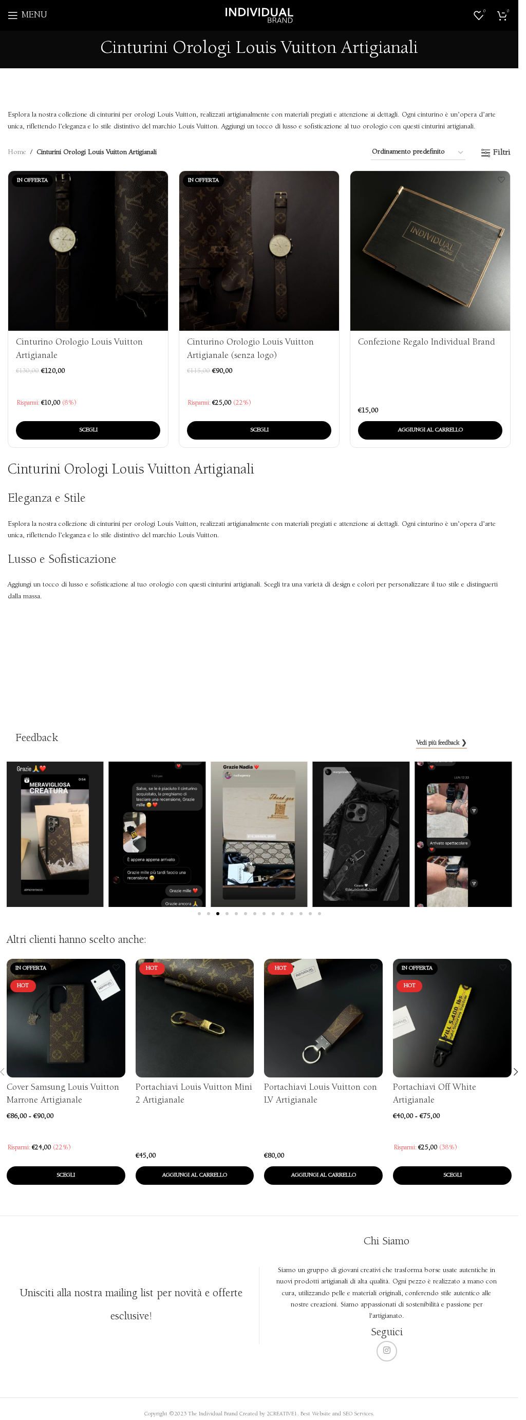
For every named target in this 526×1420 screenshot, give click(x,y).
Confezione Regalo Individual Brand (426, 342)
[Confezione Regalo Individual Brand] (430, 251)
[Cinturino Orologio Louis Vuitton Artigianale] (88, 251)
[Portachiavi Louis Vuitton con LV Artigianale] (323, 1018)
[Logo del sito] (259, 15)
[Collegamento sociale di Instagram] (387, 1351)
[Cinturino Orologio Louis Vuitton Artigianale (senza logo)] (259, 251)
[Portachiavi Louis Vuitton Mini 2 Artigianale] (195, 1018)
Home (17, 152)
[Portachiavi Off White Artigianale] (452, 1018)
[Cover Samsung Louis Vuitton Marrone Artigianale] (66, 1018)
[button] (430, 430)
